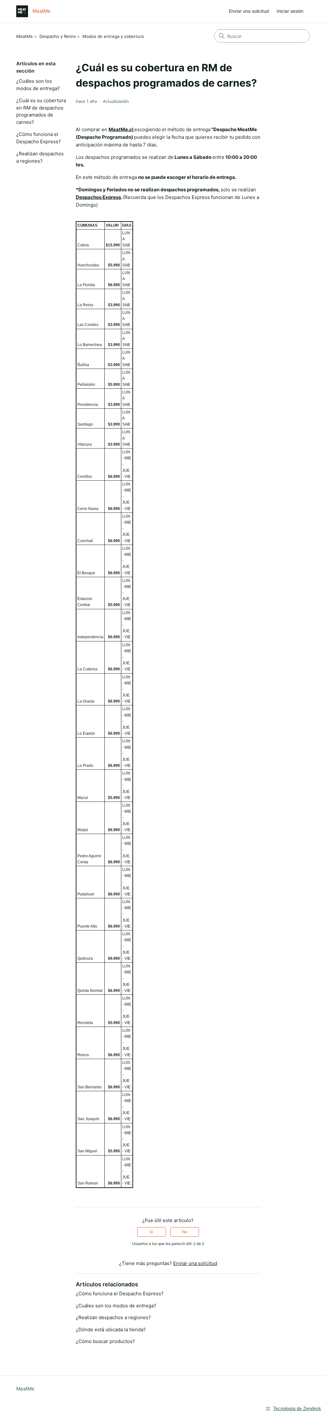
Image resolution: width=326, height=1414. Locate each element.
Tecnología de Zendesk (297, 1408)
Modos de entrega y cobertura (113, 36)
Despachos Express (98, 197)
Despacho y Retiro (57, 36)
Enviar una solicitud (249, 11)
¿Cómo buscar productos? (105, 1341)
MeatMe (24, 36)
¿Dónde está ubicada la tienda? (111, 1329)
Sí (151, 1231)
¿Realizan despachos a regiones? (40, 157)
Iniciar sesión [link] (290, 11)
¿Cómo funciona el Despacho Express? (38, 138)
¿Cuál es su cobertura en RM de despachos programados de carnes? (41, 111)
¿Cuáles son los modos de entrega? (38, 84)
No (184, 1231)
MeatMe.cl (121, 129)
